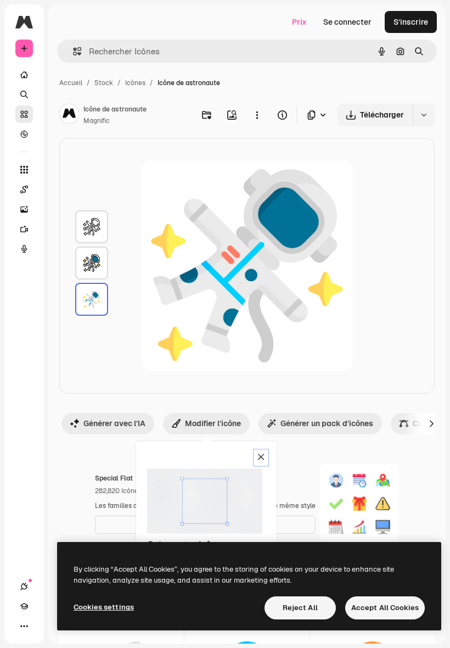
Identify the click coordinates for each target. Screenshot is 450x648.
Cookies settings (104, 607)
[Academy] (24, 606)
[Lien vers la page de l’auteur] (69, 115)
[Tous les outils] (24, 169)
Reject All (300, 607)
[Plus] (24, 626)
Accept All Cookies (385, 607)
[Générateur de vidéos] (24, 229)
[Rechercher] (24, 94)
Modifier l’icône (213, 423)
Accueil (70, 83)
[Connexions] (24, 586)
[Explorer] (24, 134)
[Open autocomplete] (73, 51)
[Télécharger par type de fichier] (317, 115)
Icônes (135, 83)
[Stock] (24, 114)
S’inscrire (410, 22)
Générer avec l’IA (114, 423)
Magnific (96, 120)
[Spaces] (24, 189)
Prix (299, 22)
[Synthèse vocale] (24, 249)
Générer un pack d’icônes (326, 423)
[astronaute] (91, 226)
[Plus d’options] (257, 115)
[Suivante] (431, 423)
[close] (261, 458)
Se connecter (347, 22)
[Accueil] (24, 74)
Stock (103, 83)
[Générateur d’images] (24, 209)
